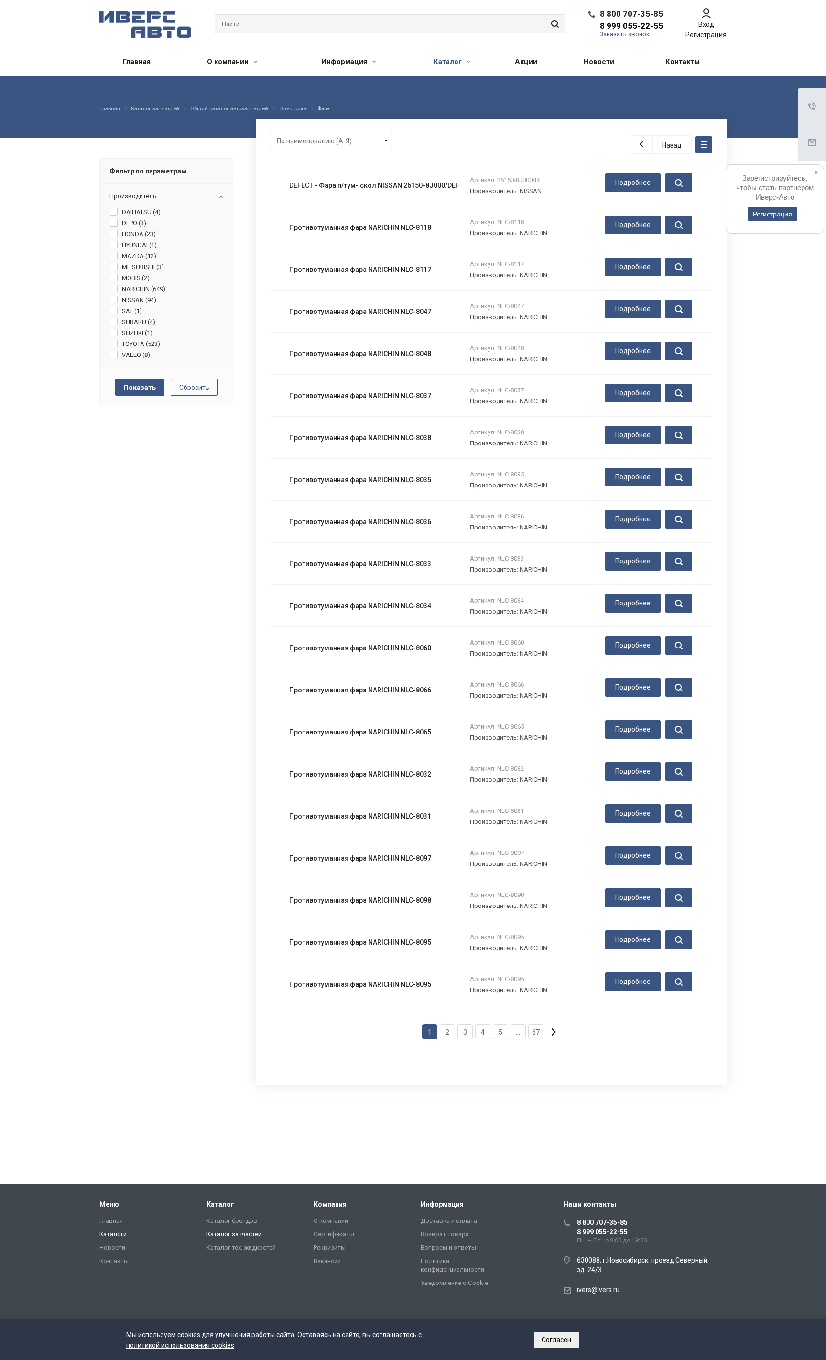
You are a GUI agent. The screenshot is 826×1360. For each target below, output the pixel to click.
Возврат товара (445, 1234)
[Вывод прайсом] (703, 144)
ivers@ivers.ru (598, 1290)
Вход (706, 24)
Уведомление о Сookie (454, 1282)
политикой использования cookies (180, 1345)
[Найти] (553, 23)
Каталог (449, 61)
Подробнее (633, 182)
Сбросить (194, 387)
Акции (526, 61)
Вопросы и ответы (448, 1247)
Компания (330, 1204)
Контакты (682, 61)
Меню (109, 1204)
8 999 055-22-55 (631, 26)
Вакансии (327, 1260)
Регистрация (706, 35)
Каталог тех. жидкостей (241, 1247)
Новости (599, 61)
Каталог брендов (231, 1220)
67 (536, 1032)
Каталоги (113, 1234)
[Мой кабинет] (706, 13)
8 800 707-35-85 (631, 14)
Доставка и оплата (449, 1220)
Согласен (556, 1340)
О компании (228, 61)
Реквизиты (330, 1247)
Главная (137, 61)
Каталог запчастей (233, 1234)
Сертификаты (334, 1234)
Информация (345, 61)
